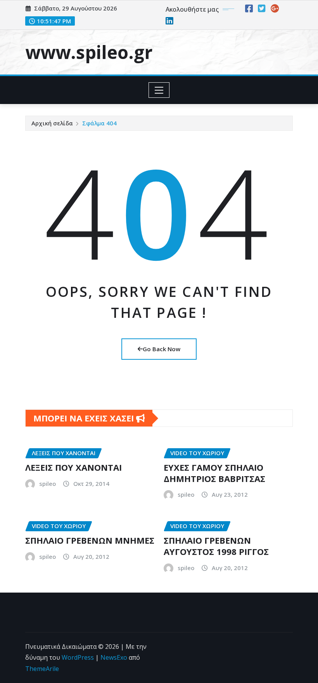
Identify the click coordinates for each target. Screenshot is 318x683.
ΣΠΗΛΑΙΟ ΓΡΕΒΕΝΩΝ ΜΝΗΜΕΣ (89, 540)
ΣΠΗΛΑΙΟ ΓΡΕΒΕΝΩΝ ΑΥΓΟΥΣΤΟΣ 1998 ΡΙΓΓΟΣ (216, 545)
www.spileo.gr (88, 52)
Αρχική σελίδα (52, 123)
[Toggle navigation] (159, 90)
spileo (47, 483)
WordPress (78, 657)
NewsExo (113, 657)
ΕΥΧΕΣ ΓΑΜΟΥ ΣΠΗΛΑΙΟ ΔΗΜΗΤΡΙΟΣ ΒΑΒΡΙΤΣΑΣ (214, 472)
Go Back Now (161, 349)
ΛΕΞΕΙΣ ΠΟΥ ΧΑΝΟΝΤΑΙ (73, 467)
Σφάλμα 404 (99, 123)
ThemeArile (42, 668)
